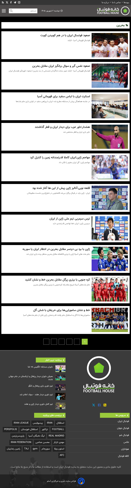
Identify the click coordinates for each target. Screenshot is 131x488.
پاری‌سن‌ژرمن (18, 436)
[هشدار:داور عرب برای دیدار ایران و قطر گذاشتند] (110, 137)
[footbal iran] (98, 10)
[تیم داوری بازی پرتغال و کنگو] (60, 387)
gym (35, 449)
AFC (62, 455)
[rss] (2, 2)
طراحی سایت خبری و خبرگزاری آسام (61, 481)
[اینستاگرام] (19, 2)
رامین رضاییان (13, 449)
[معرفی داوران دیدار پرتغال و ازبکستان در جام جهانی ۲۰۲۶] (60, 377)
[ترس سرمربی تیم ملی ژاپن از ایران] (110, 228)
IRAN (49, 423)
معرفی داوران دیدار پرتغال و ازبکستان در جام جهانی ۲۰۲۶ (31, 378)
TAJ (26, 449)
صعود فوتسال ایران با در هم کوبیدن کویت (65, 35)
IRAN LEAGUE (21, 423)
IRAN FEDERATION (21, 442)
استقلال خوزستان (29, 429)
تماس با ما (116, 2)
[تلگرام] (15, 2)
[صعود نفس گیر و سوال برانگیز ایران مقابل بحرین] (110, 76)
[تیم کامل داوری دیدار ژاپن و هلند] (60, 405)
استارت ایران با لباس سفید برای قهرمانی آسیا (63, 96)
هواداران (125, 449)
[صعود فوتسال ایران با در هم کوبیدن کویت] (110, 45)
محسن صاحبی (42, 442)
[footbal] (99, 374)
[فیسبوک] (11, 2)
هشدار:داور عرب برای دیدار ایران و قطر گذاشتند (62, 127)
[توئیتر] (7, 2)
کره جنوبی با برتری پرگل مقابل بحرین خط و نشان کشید (57, 279)
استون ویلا (59, 449)
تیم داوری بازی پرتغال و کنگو (40, 386)
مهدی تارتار (59, 442)
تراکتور (45, 429)
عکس (126, 442)
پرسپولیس (38, 423)
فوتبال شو (124, 435)
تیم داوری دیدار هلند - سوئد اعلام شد (36, 394)
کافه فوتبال (124, 456)
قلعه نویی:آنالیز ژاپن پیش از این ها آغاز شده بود (61, 188)
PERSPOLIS (10, 429)
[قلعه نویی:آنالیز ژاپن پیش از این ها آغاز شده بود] (110, 198)
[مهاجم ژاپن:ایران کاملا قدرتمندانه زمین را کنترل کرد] (110, 167)
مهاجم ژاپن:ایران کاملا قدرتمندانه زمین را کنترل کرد (60, 157)
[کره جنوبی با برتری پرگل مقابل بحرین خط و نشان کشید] (110, 289)
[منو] (3, 11)
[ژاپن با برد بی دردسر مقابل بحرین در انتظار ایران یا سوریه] (110, 259)
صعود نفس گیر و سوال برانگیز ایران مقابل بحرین (61, 66)
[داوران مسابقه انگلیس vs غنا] (60, 368)
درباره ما (106, 2)
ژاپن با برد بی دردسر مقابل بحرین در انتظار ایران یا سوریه (56, 249)
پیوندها (126, 2)
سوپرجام (46, 449)
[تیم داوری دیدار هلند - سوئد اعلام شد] (60, 396)
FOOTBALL (58, 429)
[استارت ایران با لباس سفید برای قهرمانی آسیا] (110, 106)
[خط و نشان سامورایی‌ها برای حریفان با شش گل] (110, 320)
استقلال (60, 423)
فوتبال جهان (123, 428)
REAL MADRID (56, 436)
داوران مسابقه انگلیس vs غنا (40, 367)
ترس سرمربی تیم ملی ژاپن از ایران (69, 218)
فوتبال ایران (124, 421)
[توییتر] (93, 405)
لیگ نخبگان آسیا (36, 436)
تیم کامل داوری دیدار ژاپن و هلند (38, 404)
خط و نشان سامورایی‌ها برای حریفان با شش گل (61, 310)
